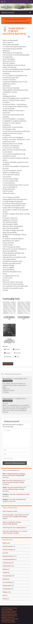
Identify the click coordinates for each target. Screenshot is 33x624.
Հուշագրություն (7, 575)
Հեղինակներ (7, 566)
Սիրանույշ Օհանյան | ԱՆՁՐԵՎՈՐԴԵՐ (17, 19)
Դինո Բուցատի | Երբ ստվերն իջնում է (14, 527)
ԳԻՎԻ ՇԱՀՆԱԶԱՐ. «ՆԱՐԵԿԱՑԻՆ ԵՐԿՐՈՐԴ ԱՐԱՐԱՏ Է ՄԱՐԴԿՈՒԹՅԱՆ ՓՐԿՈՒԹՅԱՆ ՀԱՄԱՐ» (16, 516)
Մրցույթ (5, 579)
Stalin (4, 473)
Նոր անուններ (7, 582)
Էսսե (4, 553)
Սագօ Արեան (7, 363)
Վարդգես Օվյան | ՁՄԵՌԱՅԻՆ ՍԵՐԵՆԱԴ (15, 22)
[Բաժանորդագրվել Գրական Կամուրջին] (2, 1)
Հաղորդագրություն (9, 559)
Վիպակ (5, 598)
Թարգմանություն (8, 556)
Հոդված (5, 572)
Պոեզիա (5, 592)
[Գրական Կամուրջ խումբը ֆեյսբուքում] (4, 1)
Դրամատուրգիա (8, 549)
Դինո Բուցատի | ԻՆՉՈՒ (10, 511)
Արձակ (5, 543)
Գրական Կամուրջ (7, 12)
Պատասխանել (7, 380)
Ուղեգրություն (7, 585)
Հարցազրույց (7, 562)
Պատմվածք (6, 589)
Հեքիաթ (5, 569)
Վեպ (4, 595)
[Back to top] (29, 620)
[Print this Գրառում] (29, 36)
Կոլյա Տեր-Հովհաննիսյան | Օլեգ (19, 494)
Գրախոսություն (8, 546)
